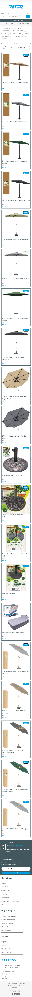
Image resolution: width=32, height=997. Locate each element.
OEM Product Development (11, 901)
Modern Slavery (6, 927)
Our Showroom (6, 894)
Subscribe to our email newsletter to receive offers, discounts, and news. (14, 863)
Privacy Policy (6, 930)
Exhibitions (5, 897)
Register (4, 942)
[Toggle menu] (2, 12)
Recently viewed (7, 952)
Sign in (3, 945)
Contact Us (5, 890)
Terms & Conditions (8, 923)
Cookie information (8, 920)
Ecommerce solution (15, 990)
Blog (2, 905)
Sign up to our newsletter (16, 1)
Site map (21, 985)
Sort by (13, 47)
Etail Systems (16, 991)
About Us (4, 887)
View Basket (5, 949)
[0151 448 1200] (8, 12)
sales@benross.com (12, 965)
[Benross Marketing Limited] (16, 960)
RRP (3, 87)
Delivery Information (8, 916)
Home (2, 23)
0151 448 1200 (14, 968)
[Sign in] (27, 12)
